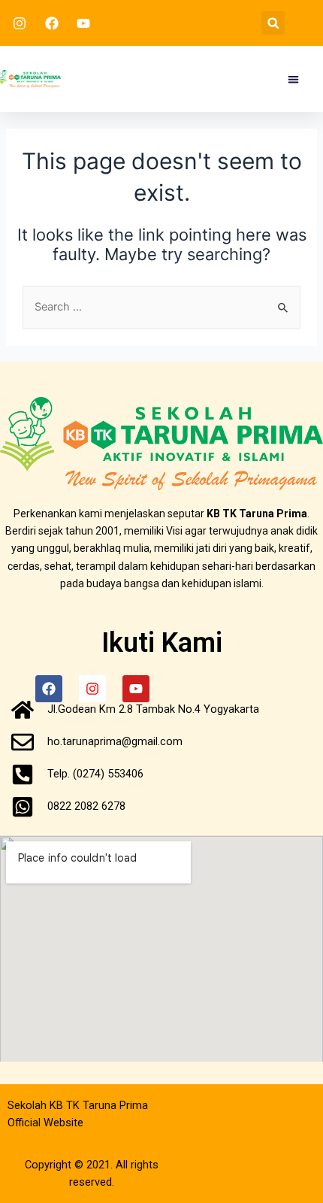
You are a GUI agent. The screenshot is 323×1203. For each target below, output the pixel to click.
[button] (273, 23)
